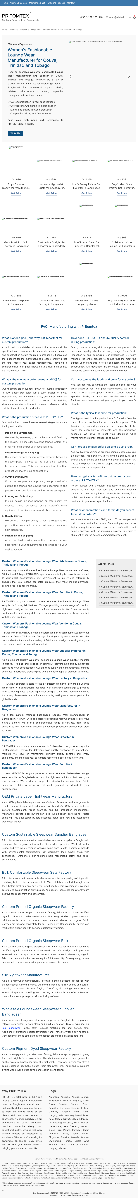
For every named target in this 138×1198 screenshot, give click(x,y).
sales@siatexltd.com (120, 17)
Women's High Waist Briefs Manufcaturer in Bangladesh (51, 188)
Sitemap (102, 1193)
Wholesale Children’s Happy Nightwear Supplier (86, 304)
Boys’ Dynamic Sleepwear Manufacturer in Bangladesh (16, 188)
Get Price (16, 193)
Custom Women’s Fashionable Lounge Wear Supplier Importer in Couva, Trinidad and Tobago (117, 581)
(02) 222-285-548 (93, 17)
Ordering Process (56, 3)
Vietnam (63, 1148)
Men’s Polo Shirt (37, 3)
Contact (71, 3)
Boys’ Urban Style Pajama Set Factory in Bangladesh (121, 188)
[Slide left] (128, 76)
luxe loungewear (11, 1028)
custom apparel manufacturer (26, 1100)
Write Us (15, 133)
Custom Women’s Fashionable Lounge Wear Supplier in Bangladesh (117, 602)
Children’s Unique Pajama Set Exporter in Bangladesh (122, 246)
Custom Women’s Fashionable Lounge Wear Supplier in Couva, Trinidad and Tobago (117, 570)
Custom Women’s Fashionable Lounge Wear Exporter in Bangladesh (117, 597)
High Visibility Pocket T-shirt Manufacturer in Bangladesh (121, 304)
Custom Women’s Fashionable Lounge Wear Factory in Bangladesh (117, 586)
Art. (16, 179)
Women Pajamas (18, 3)
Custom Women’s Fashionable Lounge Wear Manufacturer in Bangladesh (117, 592)
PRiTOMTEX (15, 15)
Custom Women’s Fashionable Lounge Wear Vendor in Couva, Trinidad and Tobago (117, 576)
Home (5, 3)
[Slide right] (70, 76)
